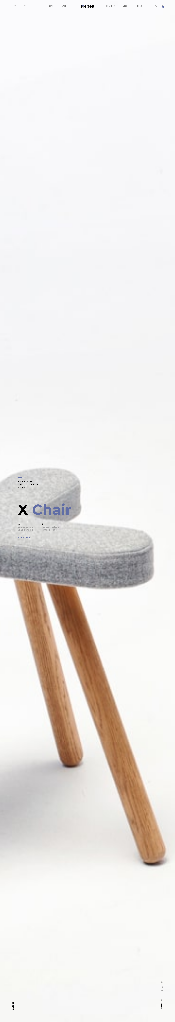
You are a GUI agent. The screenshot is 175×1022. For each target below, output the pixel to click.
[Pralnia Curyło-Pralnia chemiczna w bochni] (87, 6)
